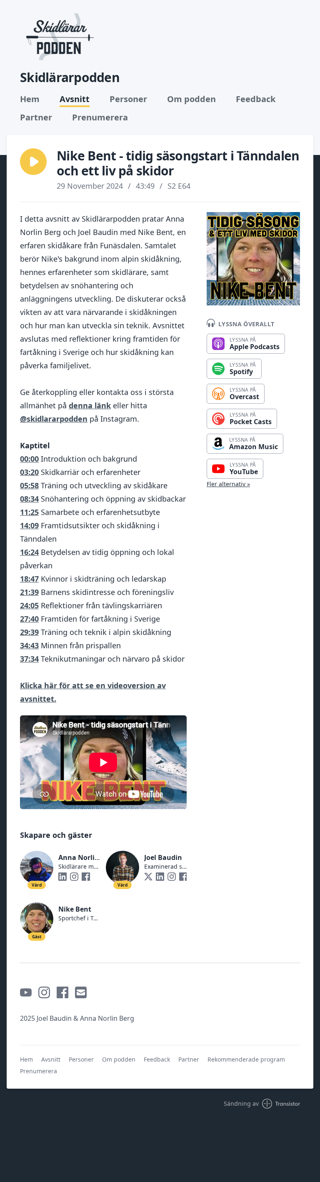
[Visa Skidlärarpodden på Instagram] (44, 992)
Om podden (191, 99)
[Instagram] (74, 876)
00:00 (29, 459)
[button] (33, 161)
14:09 (29, 525)
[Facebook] (86, 876)
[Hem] (59, 36)
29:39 (29, 632)
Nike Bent (74, 909)
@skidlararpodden (54, 419)
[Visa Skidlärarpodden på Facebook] (62, 992)
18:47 (29, 579)
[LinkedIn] (62, 876)
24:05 (29, 605)
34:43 (29, 645)
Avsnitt (75, 99)
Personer (128, 99)
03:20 (29, 472)
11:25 (29, 512)
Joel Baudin (163, 857)
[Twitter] (148, 876)
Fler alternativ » (228, 484)
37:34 (29, 659)
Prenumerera (100, 117)
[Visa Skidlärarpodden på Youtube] (26, 992)
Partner (36, 117)
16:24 (29, 552)
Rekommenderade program (246, 1059)
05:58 (29, 485)
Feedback (255, 99)
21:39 (29, 592)
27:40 (29, 619)
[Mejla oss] (81, 992)
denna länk (90, 405)
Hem (30, 99)
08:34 (29, 499)
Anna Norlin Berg (87, 857)
